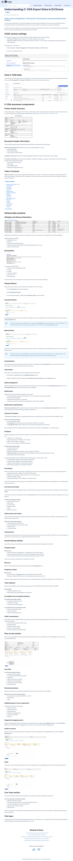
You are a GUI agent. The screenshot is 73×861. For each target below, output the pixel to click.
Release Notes (38, 5)
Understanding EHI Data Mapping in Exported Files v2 (36, 840)
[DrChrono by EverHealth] (9, 1)
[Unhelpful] (39, 850)
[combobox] (18, 5)
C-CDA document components (45, 18)
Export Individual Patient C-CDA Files (37, 834)
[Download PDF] (6, 12)
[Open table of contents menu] (3, 1)
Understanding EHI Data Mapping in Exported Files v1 (36, 838)
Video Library (48, 5)
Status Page (58, 5)
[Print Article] (7, 12)
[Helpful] (34, 850)
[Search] (30, 5)
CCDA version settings (12, 18)
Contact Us (67, 5)
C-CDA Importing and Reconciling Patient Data (37, 833)
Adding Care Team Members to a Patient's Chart (46, 113)
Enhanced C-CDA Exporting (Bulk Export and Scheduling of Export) (37, 836)
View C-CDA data (27, 18)
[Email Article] (9, 12)
